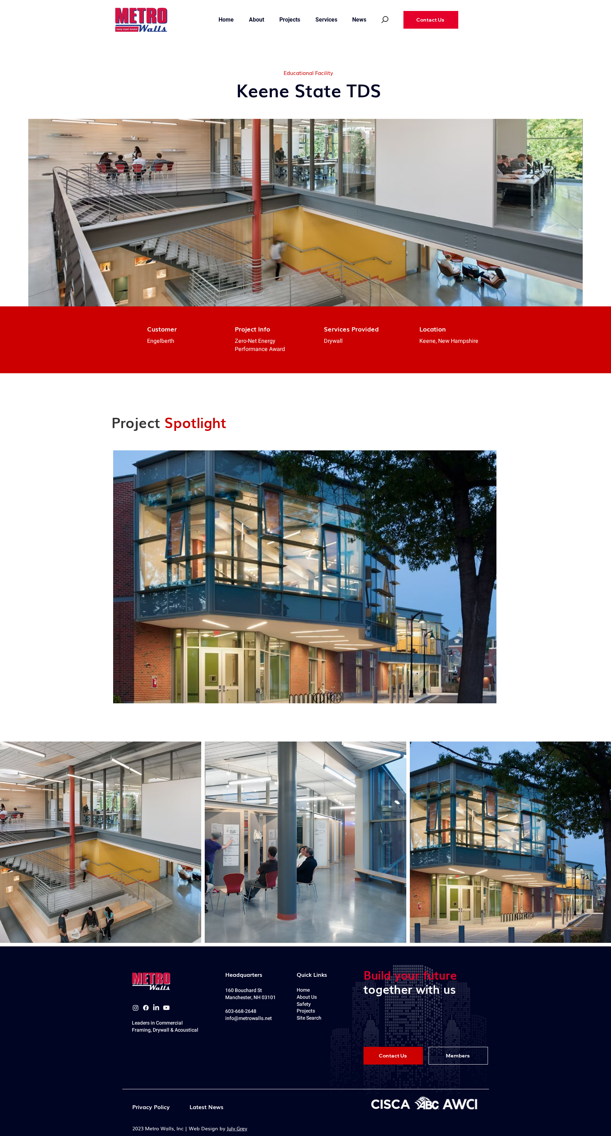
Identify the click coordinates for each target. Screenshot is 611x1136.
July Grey (237, 1128)
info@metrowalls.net (248, 1018)
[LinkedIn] (156, 1007)
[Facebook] (146, 1007)
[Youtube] (166, 1007)
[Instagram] (135, 1007)
